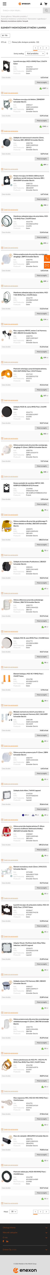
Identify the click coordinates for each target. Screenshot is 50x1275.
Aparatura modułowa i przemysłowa (14, 19)
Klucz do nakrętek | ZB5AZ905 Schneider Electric (30, 1136)
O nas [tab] (5, 1237)
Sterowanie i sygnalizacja (37, 19)
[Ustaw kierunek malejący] (47, 53)
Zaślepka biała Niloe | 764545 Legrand (27, 790)
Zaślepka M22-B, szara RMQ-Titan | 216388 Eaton (31, 638)
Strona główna (6, 16)
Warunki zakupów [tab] (10, 1232)
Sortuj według (19, 53)
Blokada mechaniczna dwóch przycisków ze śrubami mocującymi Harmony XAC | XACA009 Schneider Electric (30, 714)
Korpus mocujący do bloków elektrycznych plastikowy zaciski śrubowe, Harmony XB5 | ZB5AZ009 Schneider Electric (28, 178)
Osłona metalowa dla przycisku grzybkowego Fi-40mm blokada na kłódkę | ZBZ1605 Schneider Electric (30, 523)
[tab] (5, 36)
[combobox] (25, 10)
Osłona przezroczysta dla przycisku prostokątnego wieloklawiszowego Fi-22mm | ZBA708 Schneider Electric (31, 1021)
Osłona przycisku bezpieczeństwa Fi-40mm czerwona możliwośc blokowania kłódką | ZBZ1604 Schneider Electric (28, 829)
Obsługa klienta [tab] (9, 1228)
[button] (10, 92)
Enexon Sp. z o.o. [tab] (10, 1249)
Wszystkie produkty (20, 16)
